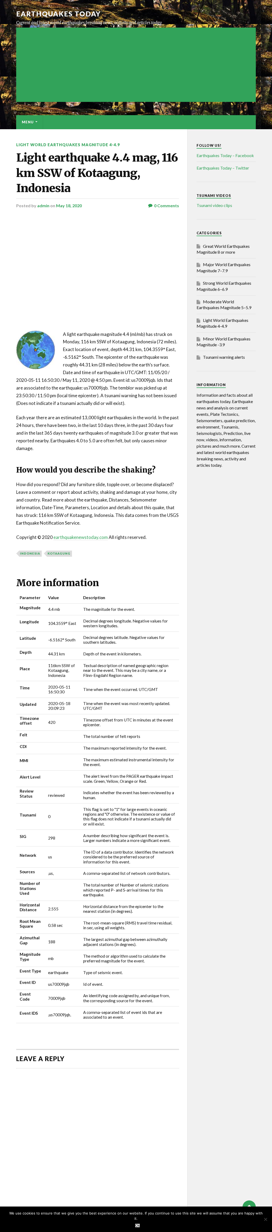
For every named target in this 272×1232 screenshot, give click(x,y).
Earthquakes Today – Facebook (225, 155)
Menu (28, 122)
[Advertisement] (136, 65)
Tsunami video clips (214, 205)
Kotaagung (59, 553)
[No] (265, 1219)
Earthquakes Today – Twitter (223, 167)
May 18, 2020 (69, 205)
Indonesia (30, 553)
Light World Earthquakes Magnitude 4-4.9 (68, 144)
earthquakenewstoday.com (80, 537)
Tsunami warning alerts (224, 357)
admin (43, 205)
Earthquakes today (58, 14)
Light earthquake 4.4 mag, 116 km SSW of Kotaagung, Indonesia (97, 172)
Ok (137, 1225)
